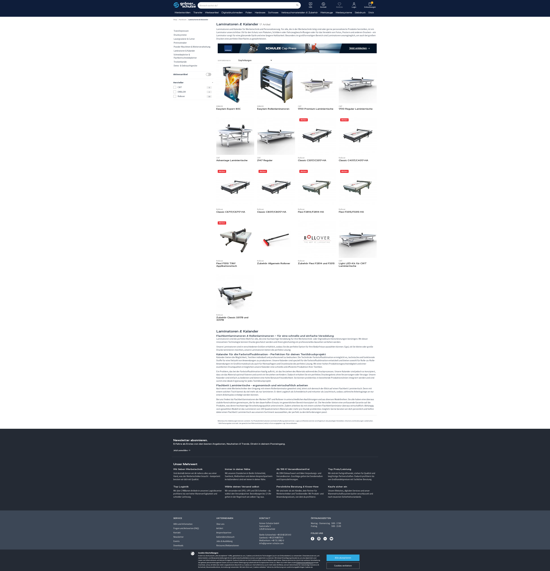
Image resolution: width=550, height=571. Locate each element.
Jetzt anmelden (180, 450)
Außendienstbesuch (225, 537)
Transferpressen (181, 30)
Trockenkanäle (180, 61)
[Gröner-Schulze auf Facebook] (312, 539)
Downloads (178, 545)
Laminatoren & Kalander (184, 50)
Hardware (260, 12)
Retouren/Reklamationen (227, 545)
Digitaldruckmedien (232, 12)
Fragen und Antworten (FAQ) (186, 528)
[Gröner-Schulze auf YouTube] (331, 539)
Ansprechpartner (223, 532)
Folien (248, 12)
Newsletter (178, 537)
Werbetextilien (182, 12)
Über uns (220, 524)
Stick (371, 12)
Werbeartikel (212, 12)
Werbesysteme (344, 12)
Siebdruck (360, 12)
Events (176, 541)
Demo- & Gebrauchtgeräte (185, 65)
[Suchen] (297, 5)
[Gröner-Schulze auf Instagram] (319, 539)
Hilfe (310, 7)
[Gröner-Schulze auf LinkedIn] (325, 539)
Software (273, 12)
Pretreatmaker (180, 42)
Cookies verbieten (343, 565)
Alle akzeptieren (343, 557)
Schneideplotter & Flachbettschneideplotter (185, 56)
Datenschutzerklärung (304, 562)
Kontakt (177, 532)
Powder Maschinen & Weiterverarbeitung (192, 46)
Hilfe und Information (182, 524)
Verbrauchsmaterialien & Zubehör (299, 12)
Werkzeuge (326, 12)
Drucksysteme (180, 34)
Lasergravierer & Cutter (184, 38)
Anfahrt (219, 528)
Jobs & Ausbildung (224, 541)
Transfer (197, 12)
